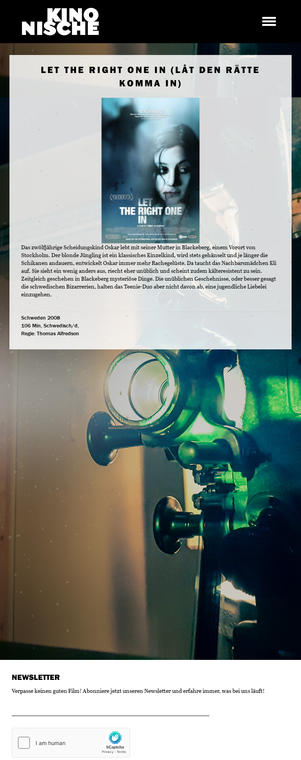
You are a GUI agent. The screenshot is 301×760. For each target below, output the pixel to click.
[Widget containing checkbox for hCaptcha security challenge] (71, 743)
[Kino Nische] (60, 21)
